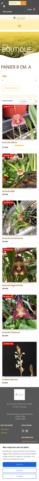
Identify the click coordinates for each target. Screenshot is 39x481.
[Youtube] (26, 430)
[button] (19, 26)
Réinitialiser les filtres (11, 88)
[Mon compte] (4, 6)
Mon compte (7, 11)
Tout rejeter (19, 476)
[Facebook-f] (23, 430)
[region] (19, 462)
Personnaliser (19, 470)
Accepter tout (19, 464)
